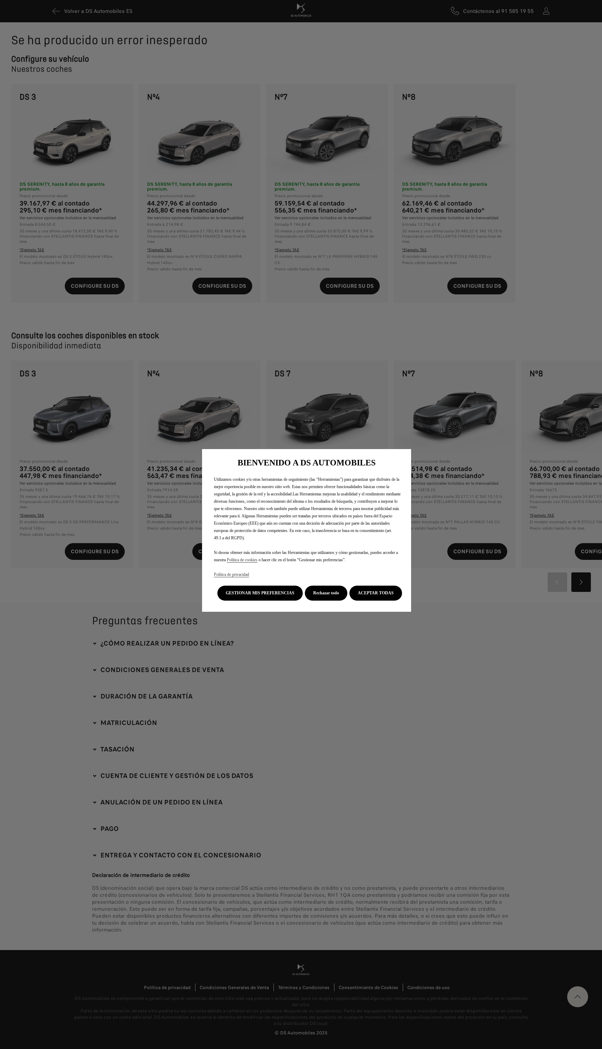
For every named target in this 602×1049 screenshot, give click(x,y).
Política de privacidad (231, 574)
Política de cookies (242, 559)
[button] (260, 593)
